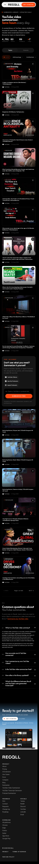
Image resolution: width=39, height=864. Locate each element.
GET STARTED (11, 718)
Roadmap (5, 812)
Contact (5, 803)
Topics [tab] (10, 50)
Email (22, 814)
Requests (5, 806)
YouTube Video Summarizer (11, 788)
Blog (3, 782)
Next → (31, 590)
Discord (23, 806)
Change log (6, 809)
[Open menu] (5, 4)
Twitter (22, 801)
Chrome (5, 825)
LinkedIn (23, 812)
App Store (5, 836)
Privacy (5, 851)
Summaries (6, 785)
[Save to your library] (32, 64)
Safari (4, 833)
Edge (4, 828)
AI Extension (6, 771)
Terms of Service (19, 851)
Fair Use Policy (8, 856)
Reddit (22, 803)
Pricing (4, 769)
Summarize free (19, 396)
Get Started (28, 4)
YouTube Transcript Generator (12, 790)
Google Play (6, 838)
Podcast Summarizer (9, 793)
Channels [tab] (25, 50)
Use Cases (6, 774)
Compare (5, 780)
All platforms (6, 822)
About (4, 766)
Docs (4, 777)
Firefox (4, 830)
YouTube (23, 809)
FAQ (3, 801)
